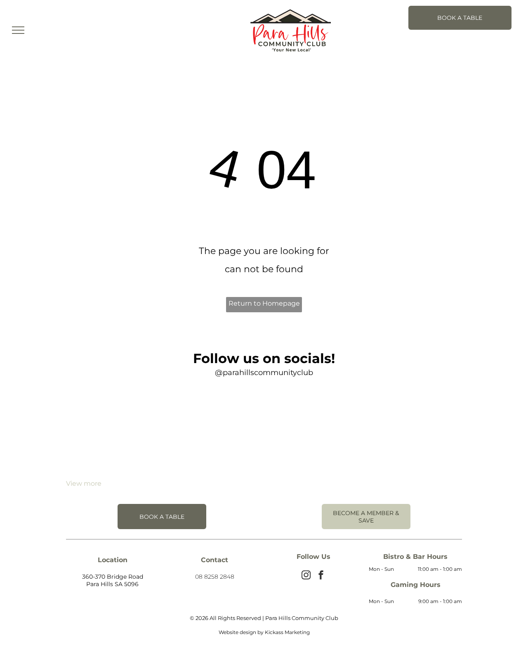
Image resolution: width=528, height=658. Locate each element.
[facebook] (321, 576)
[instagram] (306, 576)
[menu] (18, 30)
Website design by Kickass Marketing (264, 632)
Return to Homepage (264, 303)
